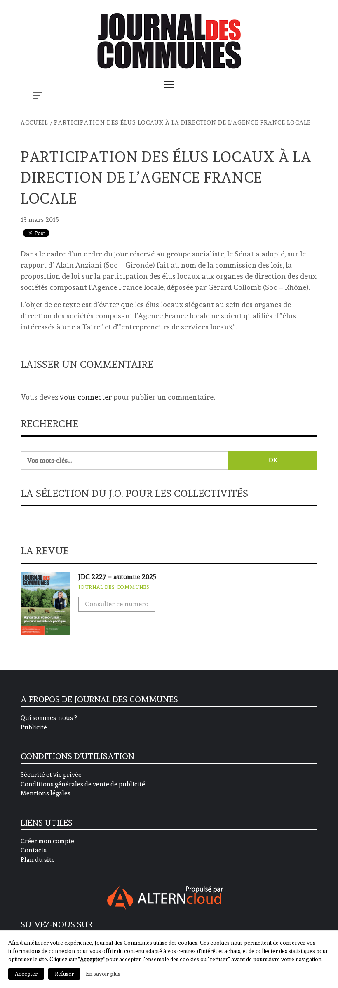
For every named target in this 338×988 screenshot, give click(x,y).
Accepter (26, 974)
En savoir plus (103, 973)
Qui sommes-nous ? (49, 718)
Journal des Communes (114, 587)
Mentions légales (45, 793)
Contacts (34, 850)
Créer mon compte (47, 841)
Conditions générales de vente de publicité (83, 784)
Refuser (64, 974)
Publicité (34, 727)
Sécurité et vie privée (51, 775)
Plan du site (38, 859)
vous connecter (86, 397)
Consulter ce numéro (116, 604)
